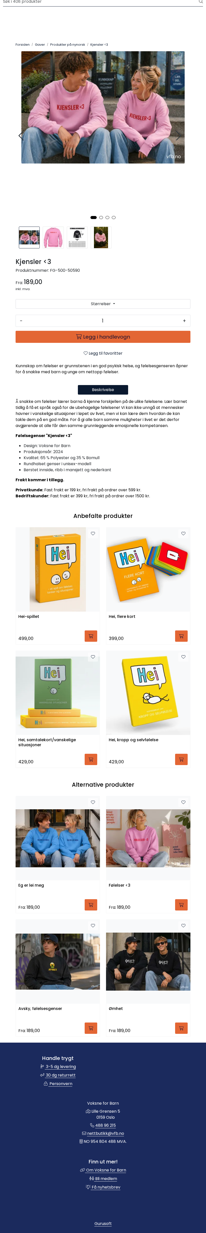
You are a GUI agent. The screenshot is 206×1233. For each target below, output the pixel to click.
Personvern (60, 1084)
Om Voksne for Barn (105, 1170)
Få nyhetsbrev (105, 1187)
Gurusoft (103, 1223)
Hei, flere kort (122, 616)
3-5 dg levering (60, 1066)
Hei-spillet (28, 616)
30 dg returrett (60, 1075)
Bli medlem (105, 1179)
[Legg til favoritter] (93, 533)
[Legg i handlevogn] (91, 636)
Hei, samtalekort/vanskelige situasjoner (47, 742)
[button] (93, 217)
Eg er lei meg (31, 885)
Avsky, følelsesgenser (40, 1008)
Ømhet (116, 1008)
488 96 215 (105, 1125)
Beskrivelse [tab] (103, 390)
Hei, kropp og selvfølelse (133, 740)
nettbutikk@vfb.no (105, 1133)
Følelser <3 (119, 885)
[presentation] (22, 136)
